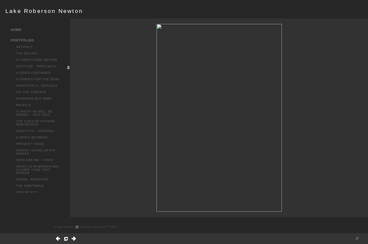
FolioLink (85, 226)
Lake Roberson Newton (44, 11)
